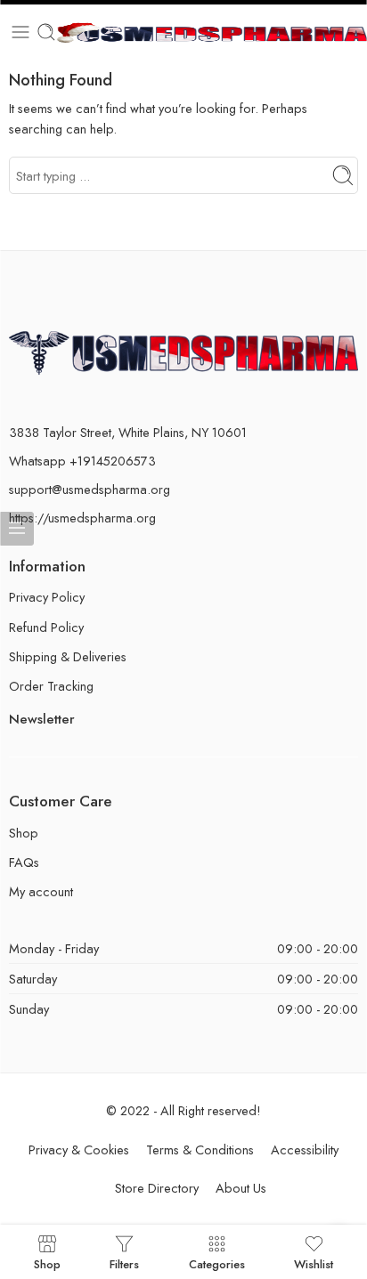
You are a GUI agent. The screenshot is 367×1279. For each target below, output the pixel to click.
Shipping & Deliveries (67, 656)
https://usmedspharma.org (82, 517)
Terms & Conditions (200, 1149)
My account (41, 891)
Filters (124, 1263)
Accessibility (304, 1149)
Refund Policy (46, 627)
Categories (217, 1263)
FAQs (24, 862)
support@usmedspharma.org (89, 489)
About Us (241, 1187)
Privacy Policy (47, 596)
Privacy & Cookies (79, 1149)
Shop (23, 832)
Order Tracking (51, 685)
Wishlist (313, 1263)
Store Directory (157, 1187)
